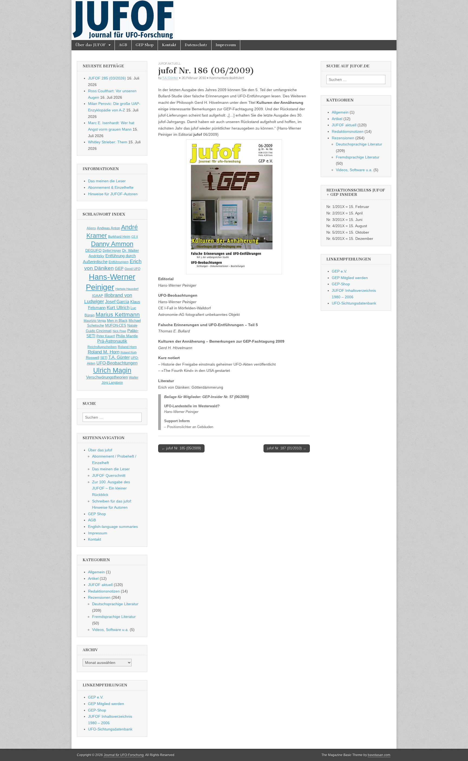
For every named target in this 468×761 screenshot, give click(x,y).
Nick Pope (119, 331)
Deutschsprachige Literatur (115, 604)
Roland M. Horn (103, 351)
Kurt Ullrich (118, 307)
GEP (119, 268)
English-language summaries (113, 526)
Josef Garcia (117, 301)
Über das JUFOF (91, 45)
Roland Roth (129, 352)
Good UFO (132, 268)
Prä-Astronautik (112, 341)
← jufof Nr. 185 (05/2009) (181, 448)
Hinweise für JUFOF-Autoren (113, 194)
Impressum (226, 45)
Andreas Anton (108, 228)
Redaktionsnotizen (104, 591)
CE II (134, 236)
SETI (103, 357)
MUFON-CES (115, 325)
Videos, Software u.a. (110, 629)
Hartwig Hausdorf (126, 288)
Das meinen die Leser (107, 181)
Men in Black (117, 321)
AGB (123, 45)
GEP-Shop (97, 710)
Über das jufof (100, 450)
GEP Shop (145, 45)
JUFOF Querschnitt (108, 475)
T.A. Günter (170, 78)
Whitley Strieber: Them (107, 142)
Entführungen (119, 262)
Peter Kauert (105, 336)
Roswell (92, 357)
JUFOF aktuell (169, 63)
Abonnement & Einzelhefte (111, 187)
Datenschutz (196, 45)
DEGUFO (93, 250)
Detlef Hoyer (112, 250)
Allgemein (96, 572)
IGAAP (97, 296)
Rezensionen (99, 597)
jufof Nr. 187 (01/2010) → (286, 448)
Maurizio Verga (95, 320)
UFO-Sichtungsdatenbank (110, 729)
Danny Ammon (112, 243)
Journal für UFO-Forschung (124, 755)
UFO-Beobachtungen (117, 363)
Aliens (91, 228)
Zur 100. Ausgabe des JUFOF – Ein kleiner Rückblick (111, 488)
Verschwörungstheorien (107, 377)
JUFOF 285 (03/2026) (107, 78)
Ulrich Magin (112, 370)
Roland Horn (127, 347)
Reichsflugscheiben (102, 347)
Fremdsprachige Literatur (114, 616)
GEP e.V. (95, 697)
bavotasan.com (379, 755)
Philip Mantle (127, 336)
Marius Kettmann (118, 314)
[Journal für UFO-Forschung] (234, 20)
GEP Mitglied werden (106, 704)
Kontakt (169, 45)
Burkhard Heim (119, 236)
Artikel (93, 578)
